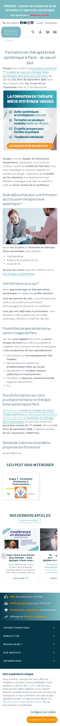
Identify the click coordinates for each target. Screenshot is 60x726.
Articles (9, 40)
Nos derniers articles (30, 515)
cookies (32, 685)
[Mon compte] (40, 32)
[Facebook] (21, 23)
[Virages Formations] (11, 32)
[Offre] (20, 492)
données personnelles (14, 701)
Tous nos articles (28, 520)
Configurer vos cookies (43, 712)
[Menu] (55, 32)
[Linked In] (32, 23)
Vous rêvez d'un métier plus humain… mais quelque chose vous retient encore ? (21, 558)
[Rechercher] (33, 32)
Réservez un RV (39, 15)
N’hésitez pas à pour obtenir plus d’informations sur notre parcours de (30, 416)
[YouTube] (25, 23)
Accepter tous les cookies (42, 719)
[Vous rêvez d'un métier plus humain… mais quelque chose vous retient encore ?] (21, 539)
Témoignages (51, 23)
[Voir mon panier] (47, 32)
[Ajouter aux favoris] (8, 494)
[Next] (56, 556)
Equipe (39, 23)
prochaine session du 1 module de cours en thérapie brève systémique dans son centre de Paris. (30, 72)
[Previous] (4, 556)
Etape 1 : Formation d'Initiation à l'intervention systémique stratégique (20, 482)
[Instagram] (28, 23)
